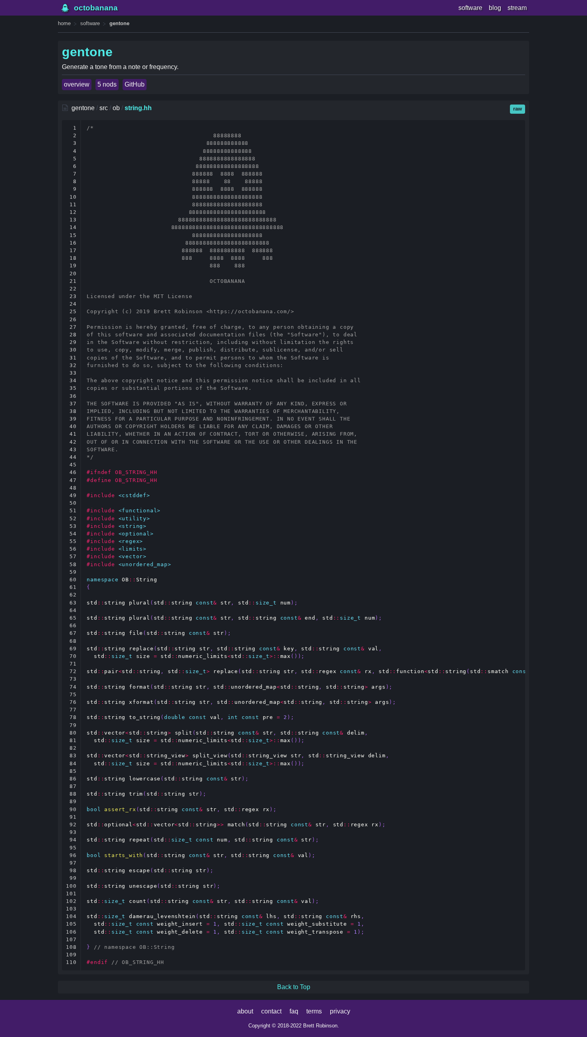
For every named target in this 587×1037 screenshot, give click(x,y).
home (64, 23)
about (245, 1011)
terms (314, 1011)
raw (517, 109)
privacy (340, 1011)
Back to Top (293, 987)
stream (517, 7)
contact (271, 1011)
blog (495, 7)
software (470, 7)
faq (294, 1011)
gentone (119, 23)
